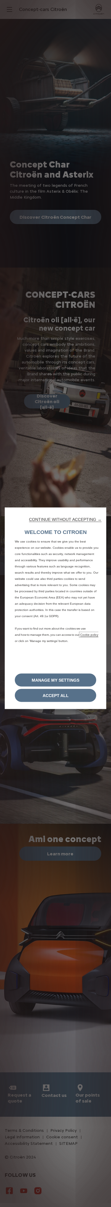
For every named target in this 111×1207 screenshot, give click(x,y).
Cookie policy (89, 634)
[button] (65, 519)
